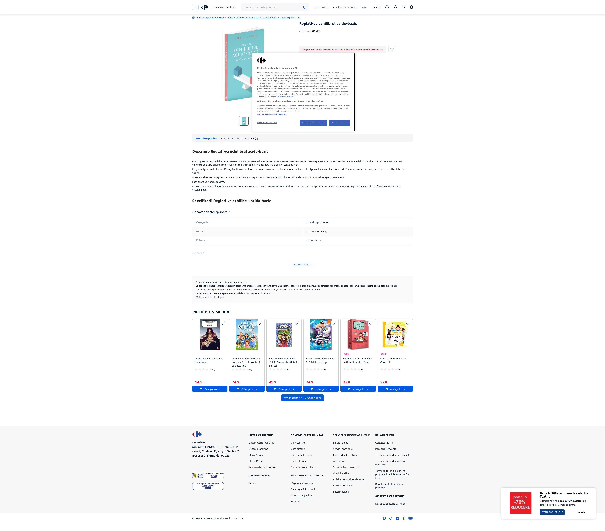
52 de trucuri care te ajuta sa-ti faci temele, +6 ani (357, 360)
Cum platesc (298, 448)
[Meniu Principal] (195, 7)
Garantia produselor (302, 466)
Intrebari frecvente (385, 448)
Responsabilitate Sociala (262, 466)
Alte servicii (339, 460)
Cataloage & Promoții (303, 489)
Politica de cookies (343, 485)
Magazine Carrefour (302, 483)
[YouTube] (410, 519)
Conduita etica (341, 473)
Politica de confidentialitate (348, 479)
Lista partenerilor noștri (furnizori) (272, 114)
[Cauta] (304, 7)
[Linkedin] (397, 519)
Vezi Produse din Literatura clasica (302, 397)
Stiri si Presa (255, 460)
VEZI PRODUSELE (551, 512)
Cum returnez (298, 460)
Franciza (295, 501)
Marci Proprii (256, 454)
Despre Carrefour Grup (261, 442)
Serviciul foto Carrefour (346, 466)
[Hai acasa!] (193, 17)
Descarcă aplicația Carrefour (390, 503)
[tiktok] (390, 519)
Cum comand (298, 442)
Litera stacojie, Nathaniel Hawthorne (209, 360)
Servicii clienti (341, 442)
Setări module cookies (267, 122)
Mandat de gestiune (302, 495)
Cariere (253, 483)
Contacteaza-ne (384, 442)
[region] (303, 92)
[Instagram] (384, 519)
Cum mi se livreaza (301, 454)
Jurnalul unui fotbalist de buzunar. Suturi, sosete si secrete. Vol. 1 (246, 362)
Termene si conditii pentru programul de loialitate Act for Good (392, 474)
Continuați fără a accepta (313, 122)
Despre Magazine (258, 448)
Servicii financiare (343, 448)
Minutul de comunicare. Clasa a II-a (393, 360)
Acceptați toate (339, 122)
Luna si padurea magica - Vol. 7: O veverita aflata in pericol (283, 362)
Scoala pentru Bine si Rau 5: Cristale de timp (320, 360)
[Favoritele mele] (403, 7)
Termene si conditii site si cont (392, 454)
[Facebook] (404, 519)
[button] (411, 7)
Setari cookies (341, 491)
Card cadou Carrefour (345, 454)
